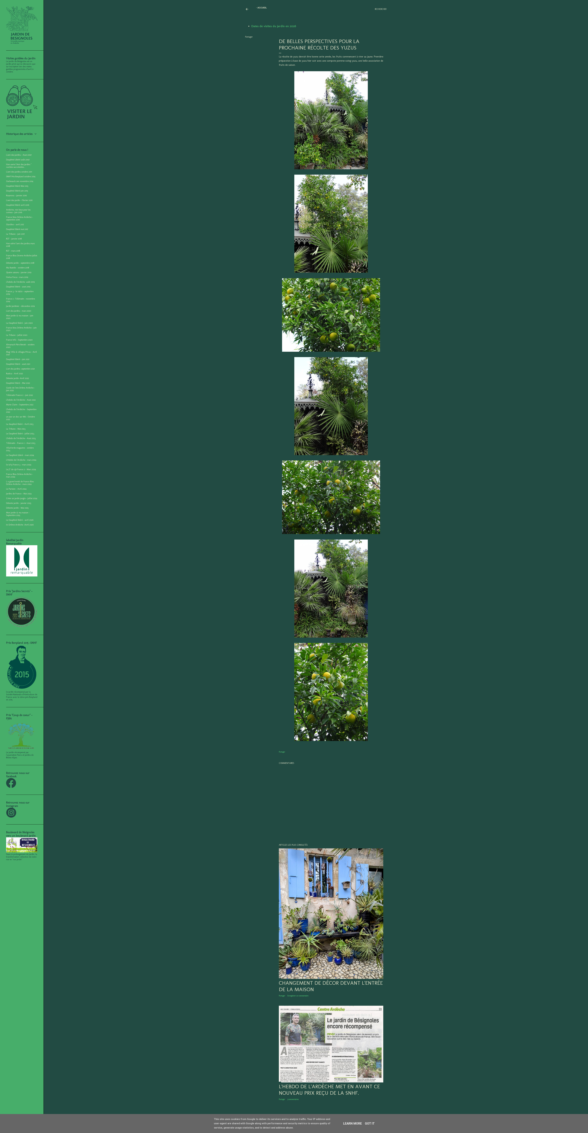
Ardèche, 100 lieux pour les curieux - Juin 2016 (18, 211)
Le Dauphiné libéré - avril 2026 (19, 520)
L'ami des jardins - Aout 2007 (19, 155)
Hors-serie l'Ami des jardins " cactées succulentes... (18, 165)
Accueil (262, 7)
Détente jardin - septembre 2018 (20, 263)
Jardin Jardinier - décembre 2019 (20, 306)
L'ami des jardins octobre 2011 (19, 172)
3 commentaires (293, 1099)
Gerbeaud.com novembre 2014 (19, 181)
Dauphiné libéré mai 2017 (17, 229)
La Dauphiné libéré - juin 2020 (19, 323)
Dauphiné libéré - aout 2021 (18, 364)
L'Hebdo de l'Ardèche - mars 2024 (21, 460)
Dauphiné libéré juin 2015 (17, 190)
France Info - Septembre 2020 (19, 340)
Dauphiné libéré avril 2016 (17, 205)
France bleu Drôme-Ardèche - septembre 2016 (19, 218)
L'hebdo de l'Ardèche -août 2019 (20, 282)
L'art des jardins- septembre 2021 (20, 369)
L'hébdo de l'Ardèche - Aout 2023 (21, 438)
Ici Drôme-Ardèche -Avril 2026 (20, 524)
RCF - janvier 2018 (14, 238)
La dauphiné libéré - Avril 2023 (19, 424)
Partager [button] (249, 37)
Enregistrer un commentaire (297, 996)
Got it (370, 1123)
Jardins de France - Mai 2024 (19, 493)
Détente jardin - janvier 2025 (18, 503)
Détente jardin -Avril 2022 (17, 378)
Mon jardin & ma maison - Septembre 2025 (18, 514)
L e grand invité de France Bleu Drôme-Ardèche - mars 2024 (20, 482)
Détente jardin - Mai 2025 (17, 508)
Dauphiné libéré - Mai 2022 (18, 383)
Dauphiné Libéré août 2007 (18, 159)
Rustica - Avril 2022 (14, 373)
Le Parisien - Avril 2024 (16, 489)
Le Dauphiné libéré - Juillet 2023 (20, 433)
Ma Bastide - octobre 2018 (17, 267)
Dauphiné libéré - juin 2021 (17, 359)
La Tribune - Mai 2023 (15, 429)
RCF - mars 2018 (13, 251)
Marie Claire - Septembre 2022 (19, 404)
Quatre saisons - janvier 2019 (18, 272)
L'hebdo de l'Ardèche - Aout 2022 (21, 400)
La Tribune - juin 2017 (15, 234)
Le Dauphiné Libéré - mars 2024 (20, 455)
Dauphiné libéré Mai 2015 (17, 186)
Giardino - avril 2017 (15, 224)
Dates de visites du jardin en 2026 (273, 26)
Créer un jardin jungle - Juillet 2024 (21, 498)
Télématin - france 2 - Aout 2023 (20, 443)
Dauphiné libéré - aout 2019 (18, 286)
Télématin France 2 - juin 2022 (19, 395)
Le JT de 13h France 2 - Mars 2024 (21, 469)
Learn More (352, 1123)
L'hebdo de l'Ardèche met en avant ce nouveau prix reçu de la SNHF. (329, 1089)
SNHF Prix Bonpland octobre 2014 (20, 176)
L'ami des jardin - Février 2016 (19, 200)
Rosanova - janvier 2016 (16, 195)
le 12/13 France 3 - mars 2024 (18, 464)
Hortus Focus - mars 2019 (17, 277)
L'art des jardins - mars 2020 (18, 311)
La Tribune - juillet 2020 (16, 335)
